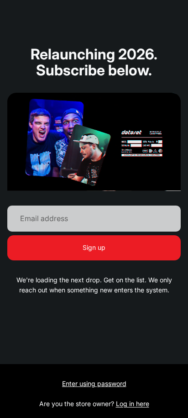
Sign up (94, 247)
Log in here (132, 403)
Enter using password (94, 383)
